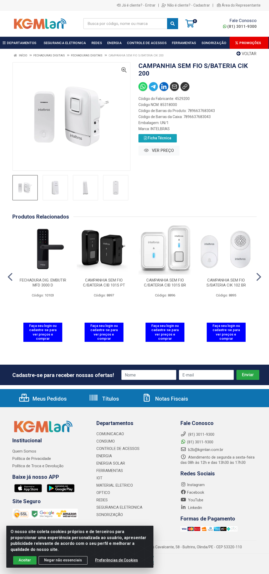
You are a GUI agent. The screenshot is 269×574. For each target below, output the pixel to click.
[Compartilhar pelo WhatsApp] (142, 86)
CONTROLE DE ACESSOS (117, 448)
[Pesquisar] (172, 23)
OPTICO (103, 492)
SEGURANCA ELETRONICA (119, 507)
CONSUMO (105, 441)
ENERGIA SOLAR (110, 463)
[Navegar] (10, 277)
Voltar (248, 53)
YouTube (195, 500)
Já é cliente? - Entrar (139, 5)
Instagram (196, 484)
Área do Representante (241, 5)
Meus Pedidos (49, 399)
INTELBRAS (160, 129)
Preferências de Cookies (116, 560)
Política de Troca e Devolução (38, 466)
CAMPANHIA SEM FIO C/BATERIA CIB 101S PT (104, 283)
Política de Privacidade (31, 458)
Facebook (195, 492)
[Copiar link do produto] (184, 86)
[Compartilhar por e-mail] (174, 86)
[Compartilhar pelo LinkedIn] (163, 86)
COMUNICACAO (110, 434)
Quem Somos (24, 451)
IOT (99, 478)
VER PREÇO (162, 150)
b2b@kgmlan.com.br (205, 449)
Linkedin (194, 507)
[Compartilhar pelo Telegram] (153, 86)
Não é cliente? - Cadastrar (188, 5)
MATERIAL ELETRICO (114, 485)
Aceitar (25, 560)
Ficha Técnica (159, 138)
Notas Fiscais (171, 399)
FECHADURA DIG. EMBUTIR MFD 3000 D (43, 283)
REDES (102, 500)
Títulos (110, 399)
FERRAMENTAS (109, 470)
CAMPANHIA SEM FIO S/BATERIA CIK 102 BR (226, 283)
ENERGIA (104, 456)
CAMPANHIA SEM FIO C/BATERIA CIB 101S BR (165, 283)
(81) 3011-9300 (242, 26)
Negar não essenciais (63, 560)
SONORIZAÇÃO (109, 514)
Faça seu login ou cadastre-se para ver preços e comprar (42, 332)
